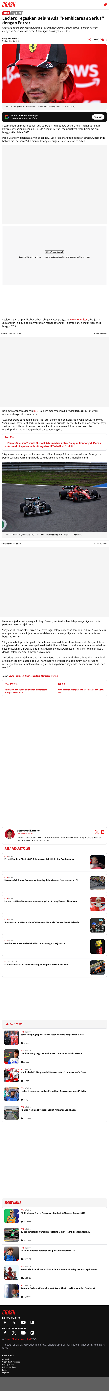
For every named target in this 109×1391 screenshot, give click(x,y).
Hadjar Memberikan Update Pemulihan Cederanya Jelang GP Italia (53, 1091)
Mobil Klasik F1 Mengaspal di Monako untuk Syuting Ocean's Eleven (54, 1072)
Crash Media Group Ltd (18, 1339)
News (18, 13)
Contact (5, 1359)
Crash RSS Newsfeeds (11, 1362)
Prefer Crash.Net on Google (24, 115)
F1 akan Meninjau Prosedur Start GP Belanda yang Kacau (48, 1109)
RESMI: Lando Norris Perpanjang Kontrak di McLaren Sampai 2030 (53, 1213)
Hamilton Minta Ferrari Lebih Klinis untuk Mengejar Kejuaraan (34, 943)
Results (11, 962)
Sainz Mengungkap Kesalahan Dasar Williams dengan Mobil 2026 (52, 1034)
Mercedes (45, 675)
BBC (35, 411)
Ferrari (54, 675)
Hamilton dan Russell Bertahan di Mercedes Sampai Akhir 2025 (26, 691)
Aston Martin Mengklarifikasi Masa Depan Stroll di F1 (81, 691)
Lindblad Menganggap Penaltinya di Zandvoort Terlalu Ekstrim (51, 1053)
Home (6, 13)
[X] (14, 1323)
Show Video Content (54, 252)
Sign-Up (5, 1373)
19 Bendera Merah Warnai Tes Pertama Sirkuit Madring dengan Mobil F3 (55, 1231)
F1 (12, 13)
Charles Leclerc (32, 675)
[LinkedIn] (33, 1323)
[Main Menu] (105, 4)
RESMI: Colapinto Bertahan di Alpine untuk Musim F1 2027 (49, 1250)
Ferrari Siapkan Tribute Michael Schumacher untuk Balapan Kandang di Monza (54, 443)
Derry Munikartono (10, 38)
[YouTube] (23, 1323)
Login (4, 1370)
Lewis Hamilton (79, 320)
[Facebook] (5, 1323)
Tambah (98, 117)
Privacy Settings (9, 1367)
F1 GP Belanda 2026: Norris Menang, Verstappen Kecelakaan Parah (36, 964)
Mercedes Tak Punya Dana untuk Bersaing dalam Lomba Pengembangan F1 (41, 880)
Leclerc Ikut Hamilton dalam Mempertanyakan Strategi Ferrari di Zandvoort (41, 901)
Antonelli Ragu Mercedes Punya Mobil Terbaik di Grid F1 (40, 446)
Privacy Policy (8, 1365)
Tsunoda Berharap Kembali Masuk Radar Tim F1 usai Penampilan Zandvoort (58, 1288)
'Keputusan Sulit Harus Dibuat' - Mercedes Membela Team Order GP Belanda (41, 922)
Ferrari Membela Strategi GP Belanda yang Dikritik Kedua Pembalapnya (39, 859)
